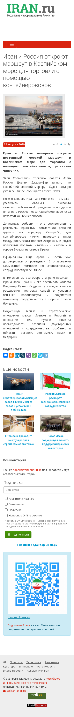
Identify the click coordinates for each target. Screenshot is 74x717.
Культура (9, 666)
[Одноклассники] (11, 355)
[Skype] (40, 355)
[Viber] (28, 355)
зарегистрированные (27, 470)
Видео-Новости (13, 670)
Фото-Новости (46, 666)
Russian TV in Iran (38, 670)
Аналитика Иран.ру (21, 498)
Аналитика (52, 662)
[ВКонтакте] (5, 355)
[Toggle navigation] (12, 44)
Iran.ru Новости (19, 617)
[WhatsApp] (34, 355)
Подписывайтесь (19, 625)
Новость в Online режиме (25, 515)
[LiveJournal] (22, 355)
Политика (15, 510)
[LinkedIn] (17, 355)
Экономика (16, 504)
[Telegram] (45, 355)
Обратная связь (16, 691)
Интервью (26, 666)
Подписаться (20, 534)
